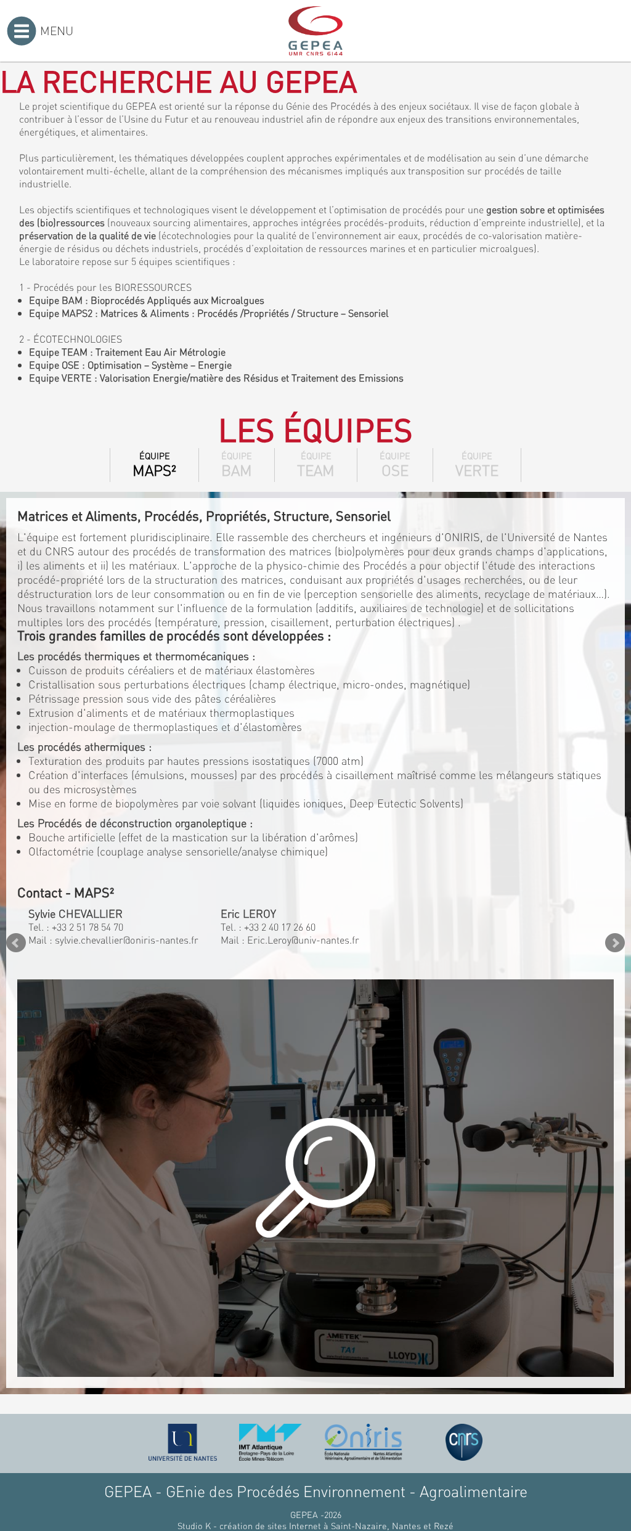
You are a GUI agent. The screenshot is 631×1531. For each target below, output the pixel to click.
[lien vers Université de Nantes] (183, 1442)
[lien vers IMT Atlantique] (270, 1442)
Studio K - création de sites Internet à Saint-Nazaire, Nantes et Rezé (315, 1525)
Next (615, 943)
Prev (16, 943)
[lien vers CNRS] (464, 1442)
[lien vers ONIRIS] (363, 1442)
